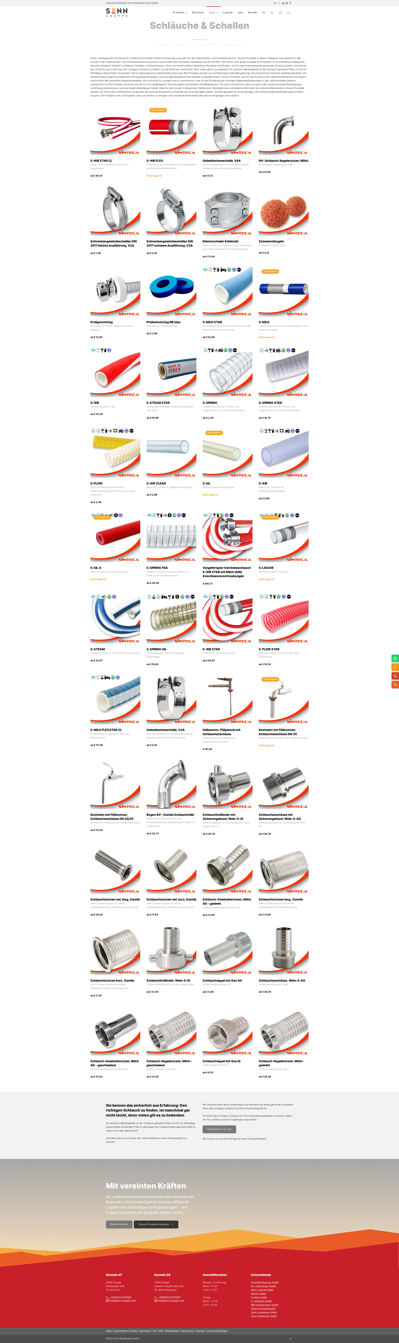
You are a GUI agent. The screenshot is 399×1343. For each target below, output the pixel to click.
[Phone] (279, 3)
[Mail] (275, 3)
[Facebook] (290, 3)
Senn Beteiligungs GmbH (265, 1282)
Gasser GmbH (258, 1294)
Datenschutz (187, 1331)
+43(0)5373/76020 (120, 1297)
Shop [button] (212, 12)
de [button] (263, 12)
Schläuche (160, 45)
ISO (154, 1331)
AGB (160, 1331)
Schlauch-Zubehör (232, 45)
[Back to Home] (116, 12)
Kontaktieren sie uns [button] (219, 1129)
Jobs (240, 12)
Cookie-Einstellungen (217, 1331)
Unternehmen (120, 1331)
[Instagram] (287, 3)
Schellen (180, 45)
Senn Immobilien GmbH (264, 1312)
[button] (271, 12)
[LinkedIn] (283, 3)
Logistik (228, 12)
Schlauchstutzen (203, 45)
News (109, 1331)
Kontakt (252, 12)
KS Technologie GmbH (263, 1286)
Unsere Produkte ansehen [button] (154, 1224)
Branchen (198, 12)
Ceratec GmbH (259, 1297)
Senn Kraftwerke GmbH (264, 1316)
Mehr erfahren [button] (119, 1224)
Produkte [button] (178, 12)
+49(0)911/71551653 (169, 1297)
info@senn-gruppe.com (123, 1300)
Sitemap (200, 1331)
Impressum (145, 1331)
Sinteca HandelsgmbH (263, 1309)
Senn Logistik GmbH (262, 1290)
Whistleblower (172, 1331)
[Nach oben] (290, 1339)
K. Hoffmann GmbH (261, 1301)
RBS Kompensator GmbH (264, 1305)
